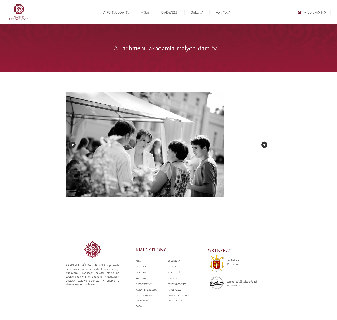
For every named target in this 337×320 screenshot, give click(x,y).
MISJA (138, 261)
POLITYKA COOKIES (177, 284)
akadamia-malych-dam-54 (266, 144)
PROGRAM (141, 278)
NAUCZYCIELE (174, 290)
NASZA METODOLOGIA (146, 290)
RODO (139, 306)
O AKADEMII (141, 272)
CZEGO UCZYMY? (144, 284)
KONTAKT (172, 278)
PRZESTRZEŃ (174, 272)
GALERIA (172, 267)
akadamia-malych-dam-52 (73, 144)
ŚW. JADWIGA (142, 267)
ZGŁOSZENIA (174, 261)
